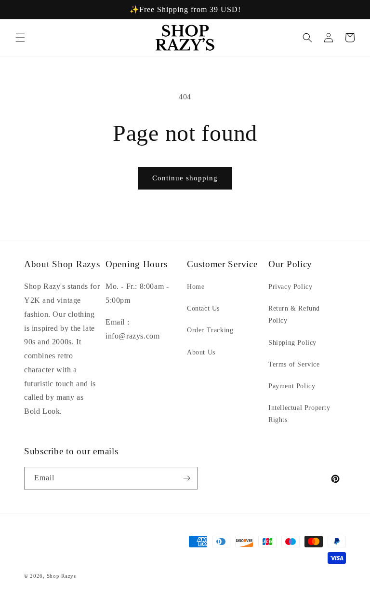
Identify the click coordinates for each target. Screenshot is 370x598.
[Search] (307, 37)
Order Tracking (210, 330)
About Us (201, 352)
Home (195, 286)
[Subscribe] (186, 478)
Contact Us (203, 308)
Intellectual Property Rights (299, 413)
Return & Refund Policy (294, 314)
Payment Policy (291, 386)
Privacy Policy (290, 286)
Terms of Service (294, 364)
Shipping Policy (292, 342)
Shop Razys (61, 576)
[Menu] (20, 37)
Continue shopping (185, 178)
